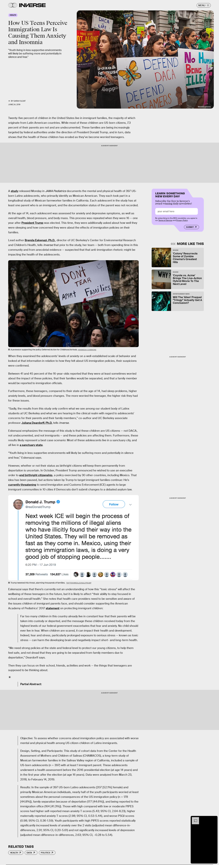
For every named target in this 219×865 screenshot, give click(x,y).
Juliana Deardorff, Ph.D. (36, 423)
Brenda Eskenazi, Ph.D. (40, 240)
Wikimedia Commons (204, 107)
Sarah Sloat (20, 101)
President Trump (32, 223)
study (14, 191)
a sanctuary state (31, 445)
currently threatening (22, 485)
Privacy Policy (182, 220)
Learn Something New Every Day (170, 194)
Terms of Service (165, 220)
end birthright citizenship (35, 475)
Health (14, 852)
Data (29, 852)
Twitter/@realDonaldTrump (78, 583)
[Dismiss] (214, 818)
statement (52, 608)
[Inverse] (32, 5)
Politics (45, 852)
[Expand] (194, 818)
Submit (190, 227)
